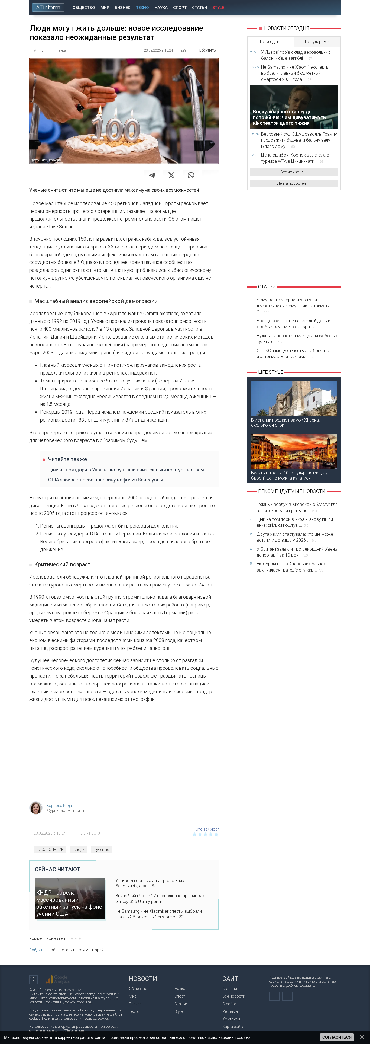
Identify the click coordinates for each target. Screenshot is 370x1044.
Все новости (291, 172)
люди (80, 849)
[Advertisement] (124, 754)
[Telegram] (152, 175)
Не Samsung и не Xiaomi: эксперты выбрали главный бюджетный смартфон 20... (158, 914)
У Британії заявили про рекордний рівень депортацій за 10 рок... (297, 552)
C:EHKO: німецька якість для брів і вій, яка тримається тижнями (293, 353)
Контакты (231, 1019)
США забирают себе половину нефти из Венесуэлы (105, 480)
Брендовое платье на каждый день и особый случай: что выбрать (293, 323)
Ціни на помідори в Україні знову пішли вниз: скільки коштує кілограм (126, 469)
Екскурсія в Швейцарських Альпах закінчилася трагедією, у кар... (291, 566)
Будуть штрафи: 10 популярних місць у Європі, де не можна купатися (289, 475)
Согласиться (337, 1037)
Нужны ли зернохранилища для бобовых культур (297, 338)
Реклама (230, 1011)
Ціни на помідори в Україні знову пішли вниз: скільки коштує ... (295, 522)
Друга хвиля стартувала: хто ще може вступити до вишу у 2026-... (295, 537)
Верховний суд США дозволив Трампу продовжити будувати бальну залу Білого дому (299, 140)
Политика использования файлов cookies (75, 1018)
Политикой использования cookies (218, 1037)
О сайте (229, 1004)
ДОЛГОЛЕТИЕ (51, 849)
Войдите (37, 949)
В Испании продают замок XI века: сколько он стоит (285, 422)
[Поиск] (333, 7)
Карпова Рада (59, 805)
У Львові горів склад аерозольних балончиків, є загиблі (149, 883)
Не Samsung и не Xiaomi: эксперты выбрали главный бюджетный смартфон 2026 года (295, 73)
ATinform (48, 7)
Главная (229, 988)
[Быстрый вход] (318, 7)
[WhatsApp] (191, 175)
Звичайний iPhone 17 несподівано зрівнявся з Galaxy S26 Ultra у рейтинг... (160, 898)
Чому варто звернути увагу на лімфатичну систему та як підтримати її (293, 306)
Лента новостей (291, 183)
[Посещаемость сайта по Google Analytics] (58, 979)
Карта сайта (233, 1026)
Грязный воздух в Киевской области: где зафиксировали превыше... (297, 507)
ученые (102, 849)
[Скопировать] (210, 175)
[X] (171, 175)
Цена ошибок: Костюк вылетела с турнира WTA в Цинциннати (295, 158)
